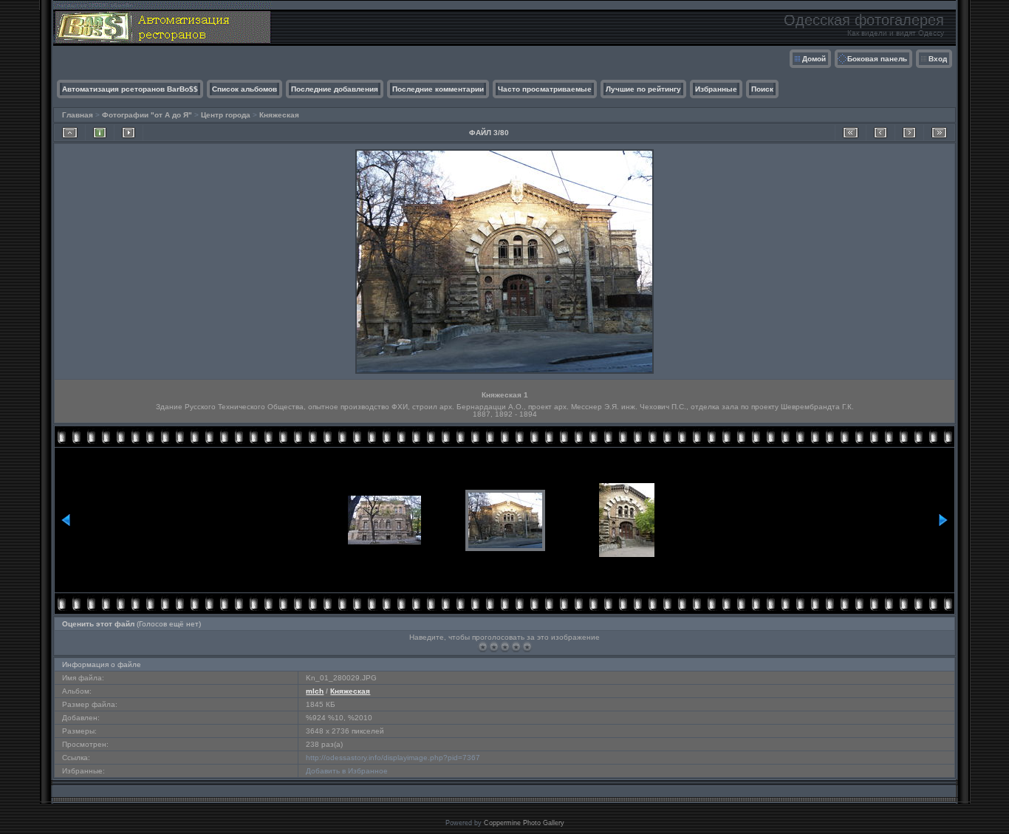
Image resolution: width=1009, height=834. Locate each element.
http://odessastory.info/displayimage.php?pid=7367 (393, 757)
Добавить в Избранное (347, 771)
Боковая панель (877, 59)
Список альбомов (244, 89)
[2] (493, 646)
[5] (527, 646)
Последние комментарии (438, 89)
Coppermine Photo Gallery (524, 823)
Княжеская (279, 115)
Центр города (225, 115)
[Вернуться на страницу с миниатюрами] (70, 132)
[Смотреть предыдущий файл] (880, 132)
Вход (937, 59)
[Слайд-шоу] (128, 132)
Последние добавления (334, 89)
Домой (814, 59)
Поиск (762, 89)
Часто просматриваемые (545, 89)
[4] (515, 646)
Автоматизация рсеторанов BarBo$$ (130, 89)
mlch (315, 691)
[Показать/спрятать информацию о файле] (100, 132)
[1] (482, 646)
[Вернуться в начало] (850, 132)
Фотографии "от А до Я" (147, 115)
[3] (504, 646)
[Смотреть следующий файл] (909, 132)
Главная (77, 115)
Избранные (716, 89)
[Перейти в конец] (939, 132)
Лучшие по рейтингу (643, 89)
